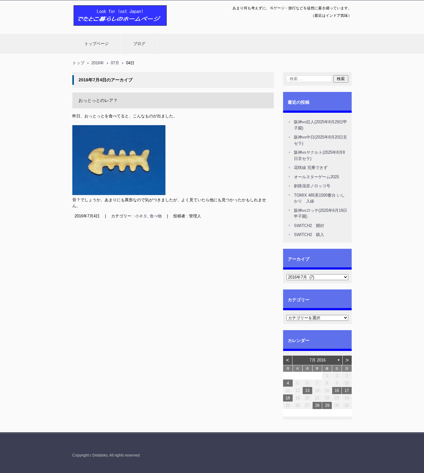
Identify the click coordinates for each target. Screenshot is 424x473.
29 (327, 405)
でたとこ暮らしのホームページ (104, 28)
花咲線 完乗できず (310, 167)
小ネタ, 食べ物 (148, 216)
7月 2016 (317, 360)
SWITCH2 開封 (309, 225)
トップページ (96, 43)
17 (347, 390)
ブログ (139, 43)
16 (337, 390)
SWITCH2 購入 (309, 234)
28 (317, 405)
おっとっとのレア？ (98, 100)
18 (288, 398)
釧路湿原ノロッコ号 (312, 186)
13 (307, 390)
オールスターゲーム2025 (316, 177)
